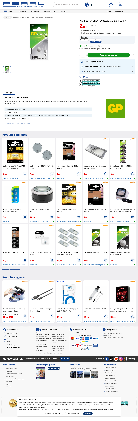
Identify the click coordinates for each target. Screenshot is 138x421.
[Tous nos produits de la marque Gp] (115, 107)
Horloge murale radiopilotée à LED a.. (122, 321)
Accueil (15, 18)
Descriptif (9, 92)
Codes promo (9, 381)
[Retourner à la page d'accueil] (23, 5)
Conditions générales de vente (14, 374)
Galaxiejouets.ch (109, 370)
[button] (90, 49)
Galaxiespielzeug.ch (110, 373)
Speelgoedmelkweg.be (111, 391)
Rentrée (62, 11)
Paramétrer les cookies (73, 414)
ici (114, 409)
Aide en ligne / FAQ (12, 333)
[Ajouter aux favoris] (132, 55)
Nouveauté (35, 11)
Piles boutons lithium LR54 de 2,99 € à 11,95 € (17, 123)
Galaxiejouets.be (109, 386)
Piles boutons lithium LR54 (11, 178)
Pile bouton (60, 178)
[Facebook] (81, 76)
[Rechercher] (87, 5)
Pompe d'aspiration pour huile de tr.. (95, 321)
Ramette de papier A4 (63, 321)
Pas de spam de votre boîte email (113, 338)
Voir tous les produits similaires (11, 269)
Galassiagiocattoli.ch (110, 375)
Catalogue (119, 11)
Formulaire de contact (13, 339)
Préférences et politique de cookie (15, 379)
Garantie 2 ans (108, 335)
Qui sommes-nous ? (11, 368)
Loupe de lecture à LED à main (93, 178)
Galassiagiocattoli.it (110, 381)
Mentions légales (10, 376)
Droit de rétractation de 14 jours (113, 333)
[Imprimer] (84, 76)
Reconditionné (49, 11)
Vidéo (109, 11)
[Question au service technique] (87, 76)
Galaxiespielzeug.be (110, 388)
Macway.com (108, 394)
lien (109, 404)
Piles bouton (48, 18)
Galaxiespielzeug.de (110, 367)
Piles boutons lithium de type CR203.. (122, 178)
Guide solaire (9, 387)
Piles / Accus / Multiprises (34, 18)
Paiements (77, 333)
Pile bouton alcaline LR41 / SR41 (40, 178)
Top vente (22, 11)
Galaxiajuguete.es (110, 378)
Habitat (22, 18)
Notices (8, 384)
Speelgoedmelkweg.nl (111, 383)
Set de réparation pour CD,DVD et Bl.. (14, 321)
